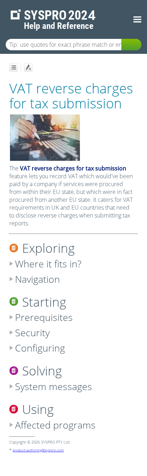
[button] (131, 44)
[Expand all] (13, 67)
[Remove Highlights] (28, 67)
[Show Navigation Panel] (137, 19)
